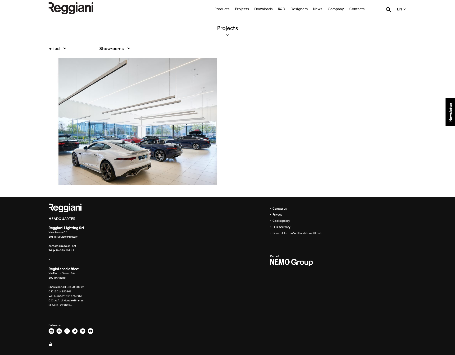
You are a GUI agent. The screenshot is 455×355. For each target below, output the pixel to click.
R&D (281, 8)
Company (336, 8)
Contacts (357, 8)
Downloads (263, 8)
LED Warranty (282, 227)
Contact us (280, 209)
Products (222, 8)
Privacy (277, 215)
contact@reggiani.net (62, 246)
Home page (76, 8)
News (318, 8)
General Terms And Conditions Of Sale (297, 233)
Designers (299, 8)
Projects (242, 8)
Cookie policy (281, 221)
